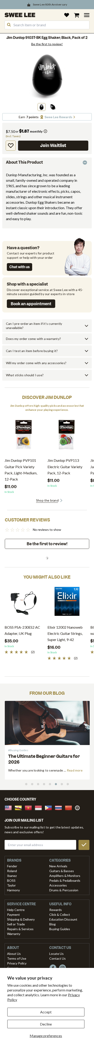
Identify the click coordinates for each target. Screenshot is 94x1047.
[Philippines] (50, 807)
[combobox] (47, 25)
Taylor (11, 885)
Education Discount (63, 919)
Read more (75, 770)
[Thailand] (60, 807)
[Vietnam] (30, 807)
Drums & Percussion (63, 890)
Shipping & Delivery (21, 919)
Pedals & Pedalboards (64, 880)
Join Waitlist (53, 145)
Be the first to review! (47, 44)
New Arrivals (58, 866)
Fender (12, 866)
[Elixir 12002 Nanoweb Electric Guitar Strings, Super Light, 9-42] (66, 603)
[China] (70, 807)
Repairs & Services (20, 929)
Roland (12, 871)
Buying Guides (59, 929)
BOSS (11, 880)
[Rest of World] (78, 807)
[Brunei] (20, 807)
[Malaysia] (10, 807)
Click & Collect (59, 914)
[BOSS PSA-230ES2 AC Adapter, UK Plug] (24, 603)
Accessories (58, 885)
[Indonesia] (40, 807)
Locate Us (56, 954)
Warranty (13, 934)
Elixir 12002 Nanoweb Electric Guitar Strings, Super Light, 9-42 (65, 633)
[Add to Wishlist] (11, 146)
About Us (14, 954)
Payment (13, 914)
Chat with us (19, 267)
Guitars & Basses (61, 871)
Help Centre (16, 910)
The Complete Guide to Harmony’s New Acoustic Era (44, 759)
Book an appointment (31, 303)
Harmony (13, 890)
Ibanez (12, 876)
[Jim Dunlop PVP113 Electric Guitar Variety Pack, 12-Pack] (66, 436)
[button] (41, 107)
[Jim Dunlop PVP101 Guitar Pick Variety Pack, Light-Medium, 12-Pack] (24, 436)
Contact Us (57, 958)
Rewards (55, 910)
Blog (52, 924)
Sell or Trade (16, 924)
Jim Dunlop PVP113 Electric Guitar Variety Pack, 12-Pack (64, 466)
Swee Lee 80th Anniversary (50, 4)
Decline (46, 1024)
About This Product (24, 162)
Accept (46, 1012)
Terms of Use (16, 958)
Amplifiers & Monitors (64, 876)
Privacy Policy (16, 963)
